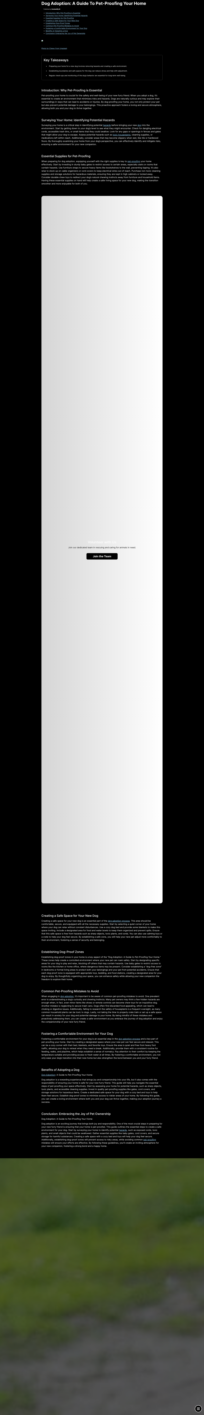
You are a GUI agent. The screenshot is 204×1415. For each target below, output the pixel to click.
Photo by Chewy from (50, 48)
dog (139, 125)
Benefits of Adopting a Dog (57, 31)
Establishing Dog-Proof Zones (58, 23)
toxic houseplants (121, 134)
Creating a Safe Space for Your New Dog (62, 21)
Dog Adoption (48, 1075)
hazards (107, 125)
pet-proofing (134, 161)
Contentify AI (56, 9)
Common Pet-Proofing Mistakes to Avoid (62, 26)
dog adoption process (119, 921)
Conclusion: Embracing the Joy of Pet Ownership (65, 33)
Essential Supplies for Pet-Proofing (60, 18)
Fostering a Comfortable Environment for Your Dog (66, 28)
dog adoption (67, 996)
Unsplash (63, 48)
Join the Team (102, 556)
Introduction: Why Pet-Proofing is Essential (63, 13)
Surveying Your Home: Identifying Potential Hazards (67, 15)
